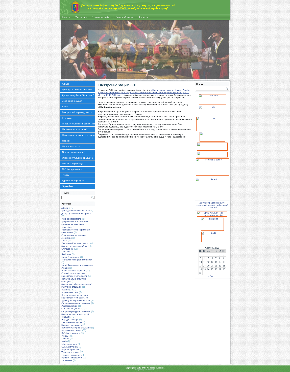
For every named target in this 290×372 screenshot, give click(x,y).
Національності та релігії (74, 129)
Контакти (143, 17)
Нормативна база (71, 146)
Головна (66, 17)
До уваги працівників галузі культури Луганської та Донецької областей (212, 205)
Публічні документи (72, 169)
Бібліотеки (66, 254)
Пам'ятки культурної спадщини (76, 328)
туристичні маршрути (73, 180)
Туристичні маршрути (71, 355)
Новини (65, 141)
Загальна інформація (71, 325)
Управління (81, 17)
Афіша (65, 84)
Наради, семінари (70, 319)
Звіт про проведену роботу (74, 246)
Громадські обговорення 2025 (77, 89)
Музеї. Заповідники (70, 257)
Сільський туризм (69, 347)
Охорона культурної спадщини (77, 158)
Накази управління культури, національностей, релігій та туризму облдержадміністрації (75, 298)
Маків (64, 341)
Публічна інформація (72, 163)
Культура (66, 118)
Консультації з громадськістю (77, 112)
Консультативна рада (71, 322)
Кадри (65, 106)
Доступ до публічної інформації (78, 95)
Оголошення (67, 249)
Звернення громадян (72, 101)
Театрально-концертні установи (76, 260)
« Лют (211, 276)
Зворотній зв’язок (125, 17)
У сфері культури (69, 306)
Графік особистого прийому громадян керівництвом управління (74, 224)
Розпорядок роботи (101, 17)
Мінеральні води (69, 344)
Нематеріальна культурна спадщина (78, 135)
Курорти (65, 338)
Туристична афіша (70, 352)
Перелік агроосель (70, 349)
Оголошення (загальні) (73, 152)
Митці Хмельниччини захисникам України (78, 123)
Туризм (65, 175)
